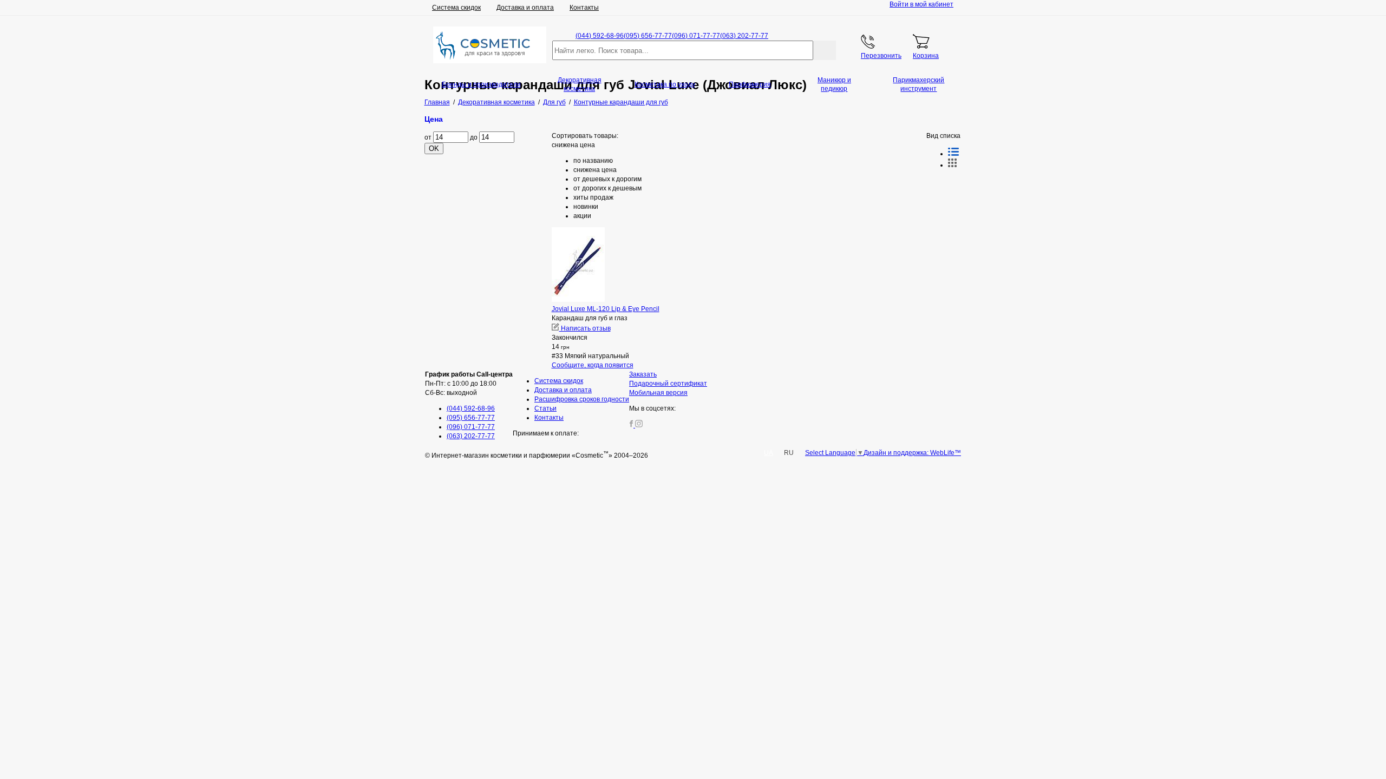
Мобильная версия (658, 393)
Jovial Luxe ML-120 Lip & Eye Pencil (605, 309)
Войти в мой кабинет (921, 4)
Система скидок (456, 7)
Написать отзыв (585, 328)
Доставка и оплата (525, 7)
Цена (433, 119)
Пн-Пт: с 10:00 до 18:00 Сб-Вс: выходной (469, 384)
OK (434, 148)
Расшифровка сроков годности (581, 399)
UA (768, 453)
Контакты (584, 7)
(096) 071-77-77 (696, 35)
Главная (437, 102)
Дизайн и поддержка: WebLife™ (912, 453)
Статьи (545, 408)
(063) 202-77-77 (744, 35)
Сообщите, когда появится (592, 365)
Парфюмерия (750, 84)
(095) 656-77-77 (648, 35)
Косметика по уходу (665, 84)
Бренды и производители (481, 84)
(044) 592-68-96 (600, 35)
